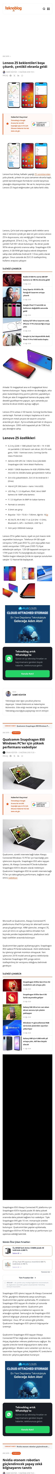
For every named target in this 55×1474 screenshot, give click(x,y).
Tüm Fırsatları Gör (26, 1278)
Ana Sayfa (6, 56)
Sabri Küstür (11, 72)
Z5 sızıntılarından (42, 174)
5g (47, 514)
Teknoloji (16, 733)
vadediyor (12, 877)
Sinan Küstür (11, 752)
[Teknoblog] (13, 8)
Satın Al (16, 1253)
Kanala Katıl (27, 673)
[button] (10, 573)
